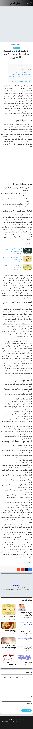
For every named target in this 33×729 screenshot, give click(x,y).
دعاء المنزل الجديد (25, 69)
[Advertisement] (16, 24)
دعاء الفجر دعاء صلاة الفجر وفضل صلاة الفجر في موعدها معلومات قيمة (9, 647)
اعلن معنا (25, 721)
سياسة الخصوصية (14, 721)
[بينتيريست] (22, 569)
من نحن (20, 721)
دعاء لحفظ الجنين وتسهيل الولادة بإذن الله (10, 631)
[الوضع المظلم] (22, 4)
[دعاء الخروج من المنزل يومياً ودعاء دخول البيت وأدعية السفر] (27, 259)
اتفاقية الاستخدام (5, 721)
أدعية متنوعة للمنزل (25, 79)
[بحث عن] (25, 4)
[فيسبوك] (30, 569)
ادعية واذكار (13, 44)
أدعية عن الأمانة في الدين (26, 662)
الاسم (30, 696)
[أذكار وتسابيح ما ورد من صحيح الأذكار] (8, 609)
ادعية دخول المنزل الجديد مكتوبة (21, 74)
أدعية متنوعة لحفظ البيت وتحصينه (21, 81)
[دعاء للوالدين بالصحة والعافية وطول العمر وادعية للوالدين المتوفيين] (27, 267)
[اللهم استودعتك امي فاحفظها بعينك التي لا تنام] (24, 641)
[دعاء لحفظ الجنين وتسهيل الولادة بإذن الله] (8, 625)
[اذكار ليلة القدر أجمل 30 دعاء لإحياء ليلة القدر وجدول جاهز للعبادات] (27, 251)
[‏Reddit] (18, 569)
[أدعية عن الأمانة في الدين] (24, 657)
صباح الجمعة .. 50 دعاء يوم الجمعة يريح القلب (25, 632)
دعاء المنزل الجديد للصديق (23, 72)
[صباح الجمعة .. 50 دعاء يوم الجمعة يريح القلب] (24, 626)
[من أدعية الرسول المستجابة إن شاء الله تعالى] (8, 657)
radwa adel (20, 61)
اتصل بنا (29, 721)
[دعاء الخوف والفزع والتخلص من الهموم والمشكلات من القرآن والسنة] (24, 607)
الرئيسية (19, 44)
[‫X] (26, 569)
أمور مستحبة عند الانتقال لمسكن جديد (20, 76)
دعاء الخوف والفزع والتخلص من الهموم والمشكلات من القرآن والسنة (25, 614)
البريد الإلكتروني (28, 703)
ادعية (28, 562)
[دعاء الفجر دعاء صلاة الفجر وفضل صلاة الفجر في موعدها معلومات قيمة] (8, 640)
